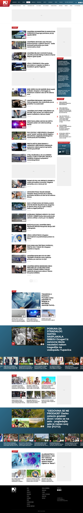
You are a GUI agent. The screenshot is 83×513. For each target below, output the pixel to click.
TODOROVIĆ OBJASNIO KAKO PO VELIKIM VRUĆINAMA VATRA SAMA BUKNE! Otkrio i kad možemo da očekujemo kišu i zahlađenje (48, 387)
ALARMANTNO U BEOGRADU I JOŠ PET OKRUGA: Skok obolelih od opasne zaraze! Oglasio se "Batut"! (48, 458)
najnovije (14, 2)
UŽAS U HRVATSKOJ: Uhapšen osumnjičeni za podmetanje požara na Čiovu (40, 236)
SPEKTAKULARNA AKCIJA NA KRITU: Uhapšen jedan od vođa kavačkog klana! (40, 122)
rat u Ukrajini (45, 5)
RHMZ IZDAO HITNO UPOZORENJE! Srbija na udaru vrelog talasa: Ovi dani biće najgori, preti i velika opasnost (19, 401)
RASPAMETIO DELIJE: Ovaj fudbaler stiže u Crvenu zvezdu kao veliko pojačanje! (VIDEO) (64, 92)
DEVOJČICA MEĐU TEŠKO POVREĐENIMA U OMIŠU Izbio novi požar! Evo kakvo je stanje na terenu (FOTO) (71, 444)
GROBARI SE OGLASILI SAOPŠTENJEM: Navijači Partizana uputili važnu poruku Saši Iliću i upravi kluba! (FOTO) (63, 78)
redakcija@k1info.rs (61, 499)
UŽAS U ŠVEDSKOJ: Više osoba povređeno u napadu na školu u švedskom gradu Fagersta (38, 65)
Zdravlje (33, 2)
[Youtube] (82, 2)
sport (71, 5)
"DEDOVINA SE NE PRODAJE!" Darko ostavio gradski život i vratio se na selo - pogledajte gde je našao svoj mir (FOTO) (58, 418)
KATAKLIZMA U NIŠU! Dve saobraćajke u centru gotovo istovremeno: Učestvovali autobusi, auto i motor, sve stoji (65, 135)
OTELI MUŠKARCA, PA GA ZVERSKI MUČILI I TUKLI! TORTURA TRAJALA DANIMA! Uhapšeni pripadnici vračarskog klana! (39, 157)
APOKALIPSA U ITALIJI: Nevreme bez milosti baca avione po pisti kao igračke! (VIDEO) (64, 85)
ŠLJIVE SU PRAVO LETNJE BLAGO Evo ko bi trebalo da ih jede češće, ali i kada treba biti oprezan (33, 480)
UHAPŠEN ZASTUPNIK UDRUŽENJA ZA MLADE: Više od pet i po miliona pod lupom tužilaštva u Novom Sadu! (40, 112)
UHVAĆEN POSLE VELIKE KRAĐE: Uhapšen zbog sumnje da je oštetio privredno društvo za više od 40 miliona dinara (41, 194)
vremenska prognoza (16, 5)
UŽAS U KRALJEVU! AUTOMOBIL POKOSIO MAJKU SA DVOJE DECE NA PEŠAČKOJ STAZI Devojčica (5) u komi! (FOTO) (65, 110)
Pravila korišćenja (45, 488)
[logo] (19, 498)
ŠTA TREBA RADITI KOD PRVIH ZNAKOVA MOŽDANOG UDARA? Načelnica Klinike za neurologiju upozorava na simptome (18, 480)
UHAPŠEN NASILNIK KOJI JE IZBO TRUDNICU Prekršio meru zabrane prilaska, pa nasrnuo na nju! (39, 257)
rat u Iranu (39, 5)
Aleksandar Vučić (31, 5)
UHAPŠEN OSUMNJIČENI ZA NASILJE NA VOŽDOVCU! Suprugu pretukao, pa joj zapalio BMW (41, 33)
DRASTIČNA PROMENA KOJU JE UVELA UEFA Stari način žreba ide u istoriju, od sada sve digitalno (56, 367)
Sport (44, 2)
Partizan (60, 5)
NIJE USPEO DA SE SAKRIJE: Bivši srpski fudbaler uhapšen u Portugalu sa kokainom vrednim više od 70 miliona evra (41, 91)
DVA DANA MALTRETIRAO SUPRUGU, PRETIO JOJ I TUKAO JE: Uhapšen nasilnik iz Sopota (40, 247)
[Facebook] (78, 2)
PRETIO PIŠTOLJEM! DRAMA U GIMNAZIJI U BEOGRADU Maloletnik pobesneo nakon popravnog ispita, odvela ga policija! (39, 146)
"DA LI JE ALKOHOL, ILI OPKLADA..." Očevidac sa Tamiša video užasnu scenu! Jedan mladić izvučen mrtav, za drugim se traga (64, 119)
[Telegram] (25, 37)
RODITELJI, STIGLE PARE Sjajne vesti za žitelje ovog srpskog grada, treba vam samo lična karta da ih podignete (26, 367)
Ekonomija (39, 2)
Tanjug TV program (46, 494)
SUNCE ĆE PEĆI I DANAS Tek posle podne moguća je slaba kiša (48, 401)
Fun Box (61, 2)
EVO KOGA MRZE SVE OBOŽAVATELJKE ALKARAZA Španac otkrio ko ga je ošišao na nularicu (41, 367)
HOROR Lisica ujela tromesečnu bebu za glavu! (48, 319)
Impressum (44, 490)
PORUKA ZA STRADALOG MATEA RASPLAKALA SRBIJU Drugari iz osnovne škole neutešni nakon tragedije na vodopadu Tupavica (59, 339)
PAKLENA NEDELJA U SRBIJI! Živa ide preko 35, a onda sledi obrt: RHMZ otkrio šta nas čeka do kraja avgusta (33, 401)
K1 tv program (77, 5)
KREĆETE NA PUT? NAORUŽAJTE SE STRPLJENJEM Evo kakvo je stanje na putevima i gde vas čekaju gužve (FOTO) (41, 444)
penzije (66, 5)
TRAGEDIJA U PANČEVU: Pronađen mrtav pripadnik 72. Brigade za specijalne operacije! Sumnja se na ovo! (64, 70)
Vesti (19, 2)
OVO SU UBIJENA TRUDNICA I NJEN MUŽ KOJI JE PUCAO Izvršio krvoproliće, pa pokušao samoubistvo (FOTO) (65, 127)
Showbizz (50, 2)
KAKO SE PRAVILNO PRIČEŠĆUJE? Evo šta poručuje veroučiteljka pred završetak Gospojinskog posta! (10, 367)
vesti (24, 5)
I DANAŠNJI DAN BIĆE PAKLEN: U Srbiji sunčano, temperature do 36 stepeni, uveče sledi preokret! (64, 63)
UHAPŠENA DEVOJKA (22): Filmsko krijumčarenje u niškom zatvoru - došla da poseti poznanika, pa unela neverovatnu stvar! (41, 44)
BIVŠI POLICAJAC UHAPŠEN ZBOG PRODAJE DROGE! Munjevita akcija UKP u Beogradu (41, 226)
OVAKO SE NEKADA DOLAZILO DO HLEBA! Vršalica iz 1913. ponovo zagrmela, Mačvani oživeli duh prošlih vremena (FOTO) (10, 444)
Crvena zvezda (54, 5)
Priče (56, 2)
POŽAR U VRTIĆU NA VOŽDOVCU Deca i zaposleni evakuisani (72, 367)
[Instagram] (80, 2)
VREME (23, 2)
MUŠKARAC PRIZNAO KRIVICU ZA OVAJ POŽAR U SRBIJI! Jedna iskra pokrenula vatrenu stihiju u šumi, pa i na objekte (41, 216)
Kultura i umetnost (69, 2)
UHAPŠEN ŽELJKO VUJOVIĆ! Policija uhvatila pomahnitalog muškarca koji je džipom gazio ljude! (41, 54)
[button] (59, 146)
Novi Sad (64, 145)
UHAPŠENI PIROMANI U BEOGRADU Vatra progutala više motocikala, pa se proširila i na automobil (40, 102)
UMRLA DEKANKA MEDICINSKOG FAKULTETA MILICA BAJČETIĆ (65, 103)
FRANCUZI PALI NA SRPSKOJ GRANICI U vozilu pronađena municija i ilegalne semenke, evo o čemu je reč (41, 182)
